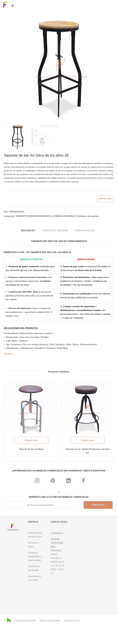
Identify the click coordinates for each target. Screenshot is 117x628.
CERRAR (109, 273)
